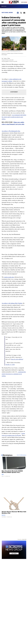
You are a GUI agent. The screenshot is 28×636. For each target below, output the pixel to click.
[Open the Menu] (2, 2)
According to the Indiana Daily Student (12, 303)
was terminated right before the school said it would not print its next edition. (14, 117)
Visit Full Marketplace (21, 455)
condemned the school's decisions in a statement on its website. (14, 374)
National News (7, 12)
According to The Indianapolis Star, (11, 131)
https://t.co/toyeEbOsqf (17, 359)
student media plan (9, 277)
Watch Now (23, 2)
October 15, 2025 (10, 364)
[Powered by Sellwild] (24, 539)
